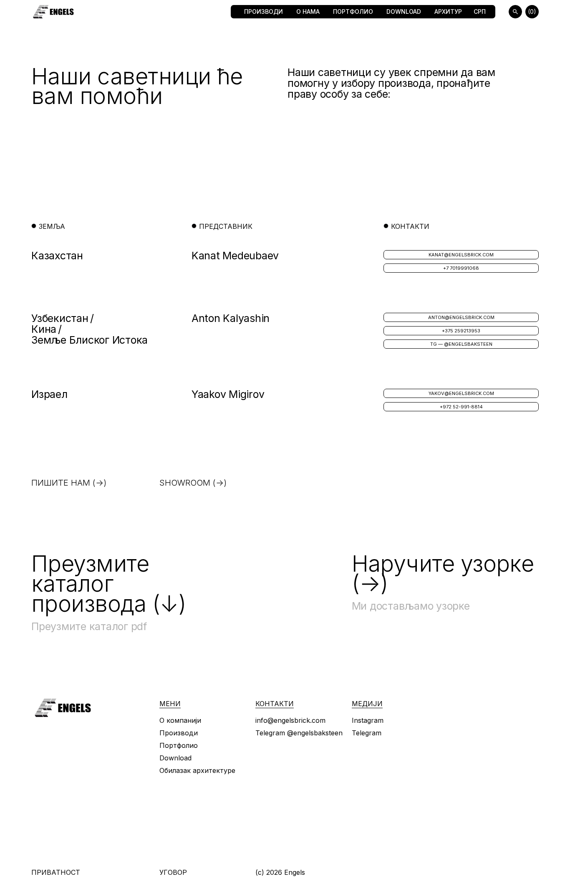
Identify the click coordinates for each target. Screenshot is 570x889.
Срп (480, 11)
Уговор (173, 872)
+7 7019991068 (461, 268)
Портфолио (353, 11)
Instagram (367, 720)
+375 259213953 (461, 331)
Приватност (55, 872)
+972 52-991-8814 (461, 407)
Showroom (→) (193, 482)
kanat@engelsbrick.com (461, 255)
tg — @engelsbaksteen (461, 344)
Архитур (448, 11)
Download (403, 11)
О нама (308, 11)
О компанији (180, 720)
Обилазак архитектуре (197, 770)
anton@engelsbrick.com (461, 317)
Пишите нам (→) (68, 482)
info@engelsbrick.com (290, 720)
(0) (532, 11)
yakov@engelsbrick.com (461, 393)
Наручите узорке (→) (443, 573)
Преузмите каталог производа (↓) (108, 583)
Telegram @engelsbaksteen (299, 733)
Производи (263, 11)
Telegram (366, 733)
